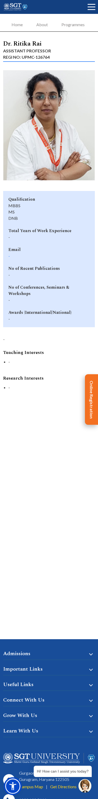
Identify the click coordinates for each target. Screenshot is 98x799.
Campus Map (31, 786)
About (42, 24)
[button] (12, 786)
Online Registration (91, 400)
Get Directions (63, 786)
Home (17, 24)
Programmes (73, 24)
